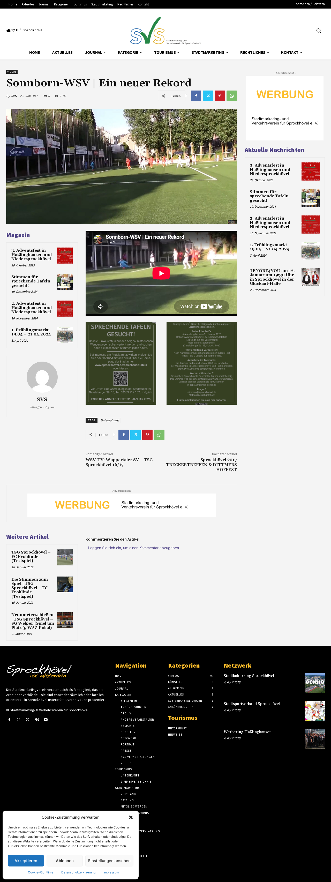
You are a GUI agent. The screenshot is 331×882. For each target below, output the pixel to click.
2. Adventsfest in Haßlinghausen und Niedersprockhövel (31, 308)
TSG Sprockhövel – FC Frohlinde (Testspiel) (31, 556)
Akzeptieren (25, 860)
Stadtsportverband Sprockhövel (252, 703)
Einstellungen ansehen (109, 860)
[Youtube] (46, 719)
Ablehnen (65, 860)
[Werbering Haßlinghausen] (315, 739)
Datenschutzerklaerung (78, 872)
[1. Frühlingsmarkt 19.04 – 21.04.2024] (65, 335)
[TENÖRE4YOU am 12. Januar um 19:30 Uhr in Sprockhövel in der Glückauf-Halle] (311, 277)
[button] (130, 817)
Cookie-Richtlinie (40, 872)
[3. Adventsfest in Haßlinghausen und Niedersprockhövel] (65, 256)
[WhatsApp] (232, 96)
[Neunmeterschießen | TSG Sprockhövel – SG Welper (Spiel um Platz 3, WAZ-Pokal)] (65, 620)
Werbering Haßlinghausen (248, 732)
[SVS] (42, 377)
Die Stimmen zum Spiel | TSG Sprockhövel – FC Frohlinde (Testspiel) (29, 588)
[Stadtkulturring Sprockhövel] (315, 683)
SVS (14, 96)
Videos (12, 71)
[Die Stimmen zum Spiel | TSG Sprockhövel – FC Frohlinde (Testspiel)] (65, 585)
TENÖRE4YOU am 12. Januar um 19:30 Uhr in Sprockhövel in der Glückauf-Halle (272, 277)
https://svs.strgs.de (42, 407)
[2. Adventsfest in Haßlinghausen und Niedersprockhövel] (65, 309)
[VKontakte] (37, 719)
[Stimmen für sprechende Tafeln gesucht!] (65, 282)
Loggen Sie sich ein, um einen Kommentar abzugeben (133, 547)
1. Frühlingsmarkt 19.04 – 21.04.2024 (31, 332)
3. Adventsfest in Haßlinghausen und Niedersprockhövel (31, 254)
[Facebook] (196, 96)
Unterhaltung (109, 420)
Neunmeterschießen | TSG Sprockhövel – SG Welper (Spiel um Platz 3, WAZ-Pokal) (32, 621)
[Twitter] (208, 96)
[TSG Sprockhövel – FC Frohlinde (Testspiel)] (65, 557)
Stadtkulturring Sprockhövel (249, 676)
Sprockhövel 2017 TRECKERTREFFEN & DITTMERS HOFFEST (201, 464)
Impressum (111, 872)
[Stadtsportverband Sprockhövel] (315, 711)
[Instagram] (18, 719)
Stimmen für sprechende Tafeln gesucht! (30, 281)
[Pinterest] (220, 96)
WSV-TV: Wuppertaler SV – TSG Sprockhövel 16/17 (119, 462)
